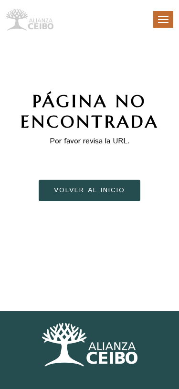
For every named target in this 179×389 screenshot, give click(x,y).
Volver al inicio (89, 190)
